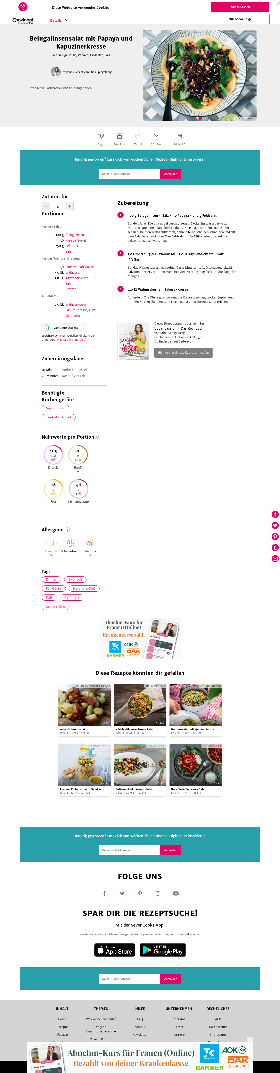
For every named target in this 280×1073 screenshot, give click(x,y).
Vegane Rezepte (101, 1039)
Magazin (62, 1035)
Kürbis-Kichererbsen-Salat (135, 729)
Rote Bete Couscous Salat (188, 789)
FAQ (140, 1019)
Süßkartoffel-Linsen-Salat (134, 789)
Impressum (218, 1035)
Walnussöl (73, 272)
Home (62, 1019)
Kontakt (140, 1027)
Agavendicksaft (77, 278)
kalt (49, 597)
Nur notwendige (240, 19)
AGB (218, 1019)
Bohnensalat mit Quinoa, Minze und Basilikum (192, 730)
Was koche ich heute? (101, 1019)
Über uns (179, 1019)
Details (55, 21)
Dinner (51, 579)
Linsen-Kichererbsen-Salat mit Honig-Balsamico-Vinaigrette (82, 789)
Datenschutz (218, 1027)
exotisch (75, 579)
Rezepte (62, 1027)
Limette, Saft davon (80, 267)
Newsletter (140, 1035)
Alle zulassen (240, 7)
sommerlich (55, 607)
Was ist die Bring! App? (72, 339)
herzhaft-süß (84, 588)
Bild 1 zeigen (200, 118)
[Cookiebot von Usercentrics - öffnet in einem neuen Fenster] (23, 21)
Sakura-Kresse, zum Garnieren (80, 313)
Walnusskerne (76, 304)
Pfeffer (71, 289)
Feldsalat (72, 246)
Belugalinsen (75, 235)
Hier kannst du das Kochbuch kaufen (183, 352)
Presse (179, 1027)
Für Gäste (53, 588)
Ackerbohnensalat (72, 729)
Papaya (76, 240)
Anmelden (170, 173)
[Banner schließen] (278, 3)
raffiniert (72, 597)
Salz (68, 251)
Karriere (179, 1035)
